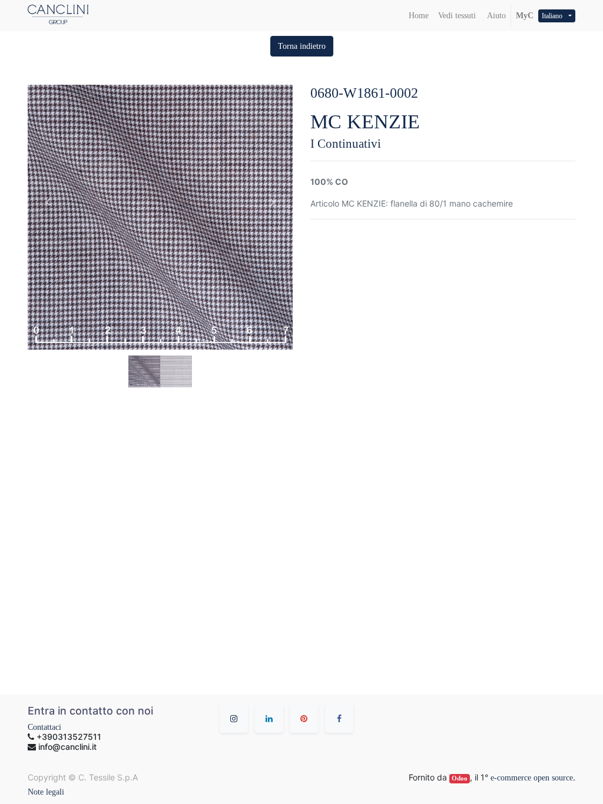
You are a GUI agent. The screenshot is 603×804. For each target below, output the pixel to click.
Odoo (460, 778)
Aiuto (495, 15)
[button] (301, 46)
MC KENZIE (365, 121)
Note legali (46, 792)
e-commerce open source (532, 777)
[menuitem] (418, 15)
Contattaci (44, 727)
